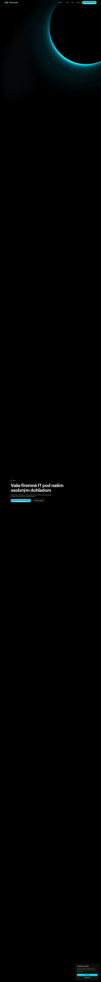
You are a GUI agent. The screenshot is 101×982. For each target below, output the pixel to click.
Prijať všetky (87, 974)
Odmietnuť (87, 977)
